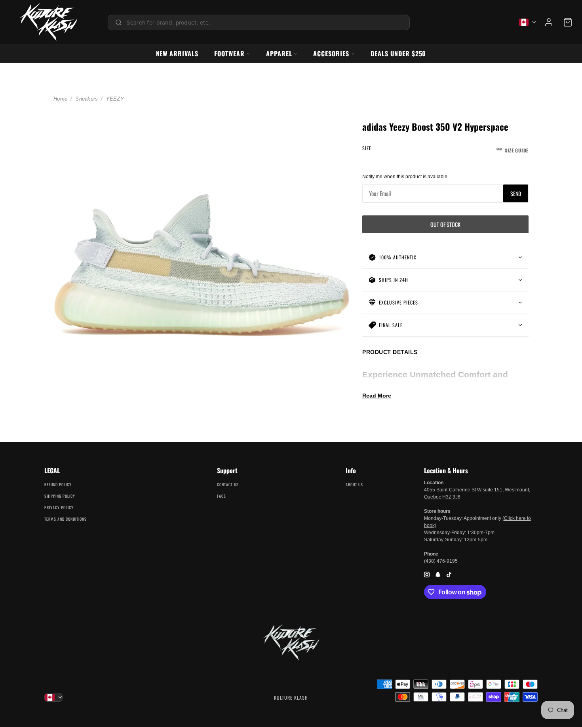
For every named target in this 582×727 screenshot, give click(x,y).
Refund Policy (58, 484)
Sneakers (86, 98)
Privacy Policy (59, 507)
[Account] (548, 22)
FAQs (221, 496)
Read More (376, 395)
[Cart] (567, 22)
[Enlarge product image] (201, 265)
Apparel (279, 53)
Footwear (229, 53)
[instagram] (427, 574)
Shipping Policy (59, 496)
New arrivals (177, 53)
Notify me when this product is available (404, 176)
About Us (354, 484)
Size (445, 149)
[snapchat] (438, 574)
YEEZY (115, 98)
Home (60, 98)
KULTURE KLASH (291, 697)
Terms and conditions (65, 519)
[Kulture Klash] (48, 22)
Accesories (331, 53)
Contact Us (228, 484)
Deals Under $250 (398, 53)
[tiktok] (449, 574)
